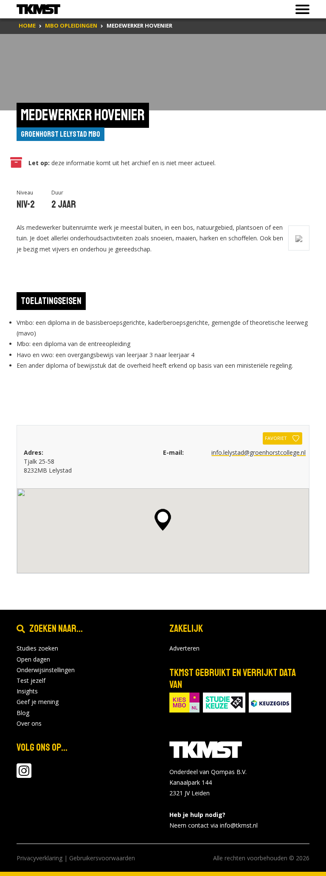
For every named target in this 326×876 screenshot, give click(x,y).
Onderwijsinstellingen (46, 670)
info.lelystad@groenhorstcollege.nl (258, 452)
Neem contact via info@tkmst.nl (213, 825)
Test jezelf (31, 680)
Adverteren (184, 648)
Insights (27, 691)
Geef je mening (38, 702)
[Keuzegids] (270, 702)
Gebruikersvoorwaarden (102, 858)
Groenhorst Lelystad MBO (60, 134)
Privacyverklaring (39, 858)
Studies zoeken (37, 648)
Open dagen (33, 659)
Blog (23, 713)
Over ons (29, 723)
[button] (162, 519)
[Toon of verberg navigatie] (299, 9)
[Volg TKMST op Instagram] (24, 775)
